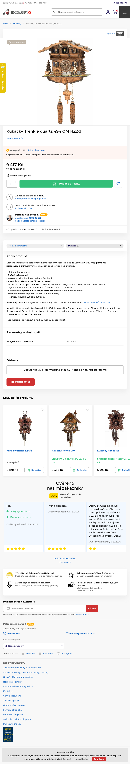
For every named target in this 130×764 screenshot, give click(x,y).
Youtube (30, 653)
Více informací (82, 614)
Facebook (48, 653)
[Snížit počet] (16, 186)
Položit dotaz (22, 381)
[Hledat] (54, 12)
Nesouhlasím (81, 759)
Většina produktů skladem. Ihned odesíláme (89, 589)
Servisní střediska (12, 710)
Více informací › (14, 138)
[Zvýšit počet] (16, 182)
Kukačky (17, 23)
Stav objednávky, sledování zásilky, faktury (25, 672)
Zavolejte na (28, 218)
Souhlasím (99, 759)
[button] (124, 12)
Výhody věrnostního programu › (30, 198)
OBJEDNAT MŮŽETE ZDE (96, 302)
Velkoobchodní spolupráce (17, 719)
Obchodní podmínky (14, 705)
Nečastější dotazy (12, 681)
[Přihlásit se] (107, 12)
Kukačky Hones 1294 (63, 450)
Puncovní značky (12, 724)
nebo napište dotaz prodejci (30, 220)
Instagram (67, 653)
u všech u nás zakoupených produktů (95, 576)
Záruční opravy (11, 700)
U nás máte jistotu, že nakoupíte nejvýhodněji (36, 585)
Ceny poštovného (12, 695)
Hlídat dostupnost (20, 175)
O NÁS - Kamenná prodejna (18, 677)
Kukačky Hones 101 (108, 450)
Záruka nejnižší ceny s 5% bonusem (22, 667)
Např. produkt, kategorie (71, 12)
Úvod (5, 23)
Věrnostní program (13, 714)
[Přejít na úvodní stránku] (17, 12)
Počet (10, 184)
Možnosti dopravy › (36, 150)
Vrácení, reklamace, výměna (18, 686)
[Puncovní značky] (8, 734)
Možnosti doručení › (24, 208)
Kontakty (8, 691)
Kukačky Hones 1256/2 (19, 450)
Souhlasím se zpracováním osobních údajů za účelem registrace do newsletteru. (46, 614)
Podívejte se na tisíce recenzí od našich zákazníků (38, 576)
